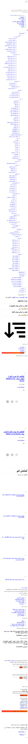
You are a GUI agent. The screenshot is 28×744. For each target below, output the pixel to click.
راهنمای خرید (21, 615)
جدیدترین (22, 350)
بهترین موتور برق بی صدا (18, 624)
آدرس (22, 20)
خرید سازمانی (20, 613)
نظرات (22, 25)
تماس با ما (21, 602)
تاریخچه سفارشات (19, 599)
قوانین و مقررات (20, 600)
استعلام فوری (20, 387)
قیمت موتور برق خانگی (18, 609)
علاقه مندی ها (20, 22)
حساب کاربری (20, 597)
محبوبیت (22, 347)
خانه (26, 297)
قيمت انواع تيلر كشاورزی (17, 612)
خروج (22, 27)
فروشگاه (22, 734)
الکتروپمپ (21, 297)
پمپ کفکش (15, 297)
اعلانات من (21, 24)
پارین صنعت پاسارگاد (12, 660)
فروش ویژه (21, 294)
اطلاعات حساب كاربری (18, 21)
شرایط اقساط (20, 622)
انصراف (25, 667)
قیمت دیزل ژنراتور (19, 611)
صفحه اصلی (21, 731)
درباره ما (22, 603)
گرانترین (22, 353)
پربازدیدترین (21, 348)
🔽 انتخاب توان (22, 308)
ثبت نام (11, 15)
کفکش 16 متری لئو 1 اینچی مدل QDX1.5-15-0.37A (15, 378)
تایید (21, 667)
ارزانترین (22, 351)
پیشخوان (22, 17)
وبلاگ (22, 621)
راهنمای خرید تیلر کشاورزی (17, 625)
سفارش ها (21, 18)
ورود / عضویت (24, 695)
